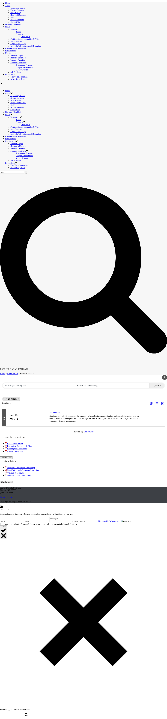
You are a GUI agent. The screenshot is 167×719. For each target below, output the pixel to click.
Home (7, 3)
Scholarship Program (24, 65)
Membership (10, 53)
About (7, 5)
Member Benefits (17, 60)
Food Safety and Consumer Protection (23, 470)
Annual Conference (15, 451)
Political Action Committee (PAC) (24, 39)
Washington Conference (17, 449)
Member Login (16, 55)
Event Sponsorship (15, 443)
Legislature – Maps (18, 44)
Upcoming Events (17, 8)
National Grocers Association (19, 475)
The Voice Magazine (19, 77)
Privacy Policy (6, 497)
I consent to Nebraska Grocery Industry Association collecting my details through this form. (40, 524)
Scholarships (10, 51)
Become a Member (18, 58)
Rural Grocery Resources (15, 48)
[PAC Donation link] (35, 417)
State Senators (16, 41)
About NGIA (12, 373)
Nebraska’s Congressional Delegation (25, 46)
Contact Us (15, 22)
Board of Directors (18, 15)
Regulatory (15, 29)
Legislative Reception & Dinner (20, 446)
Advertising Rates (17, 79)
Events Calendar (17, 10)
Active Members (17, 20)
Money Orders (22, 70)
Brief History (15, 12)
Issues (7, 27)
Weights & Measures (15, 473)
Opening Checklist (13, 24)
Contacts (19, 34)
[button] (164, 377)
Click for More (6, 458)
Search (158, 385)
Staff (12, 17)
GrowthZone (89, 432)
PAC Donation (54, 412)
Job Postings (15, 72)
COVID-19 (25, 36)
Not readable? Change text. (109, 521)
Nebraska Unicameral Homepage (21, 468)
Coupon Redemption (24, 67)
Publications (10, 74)
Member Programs (18, 63)
